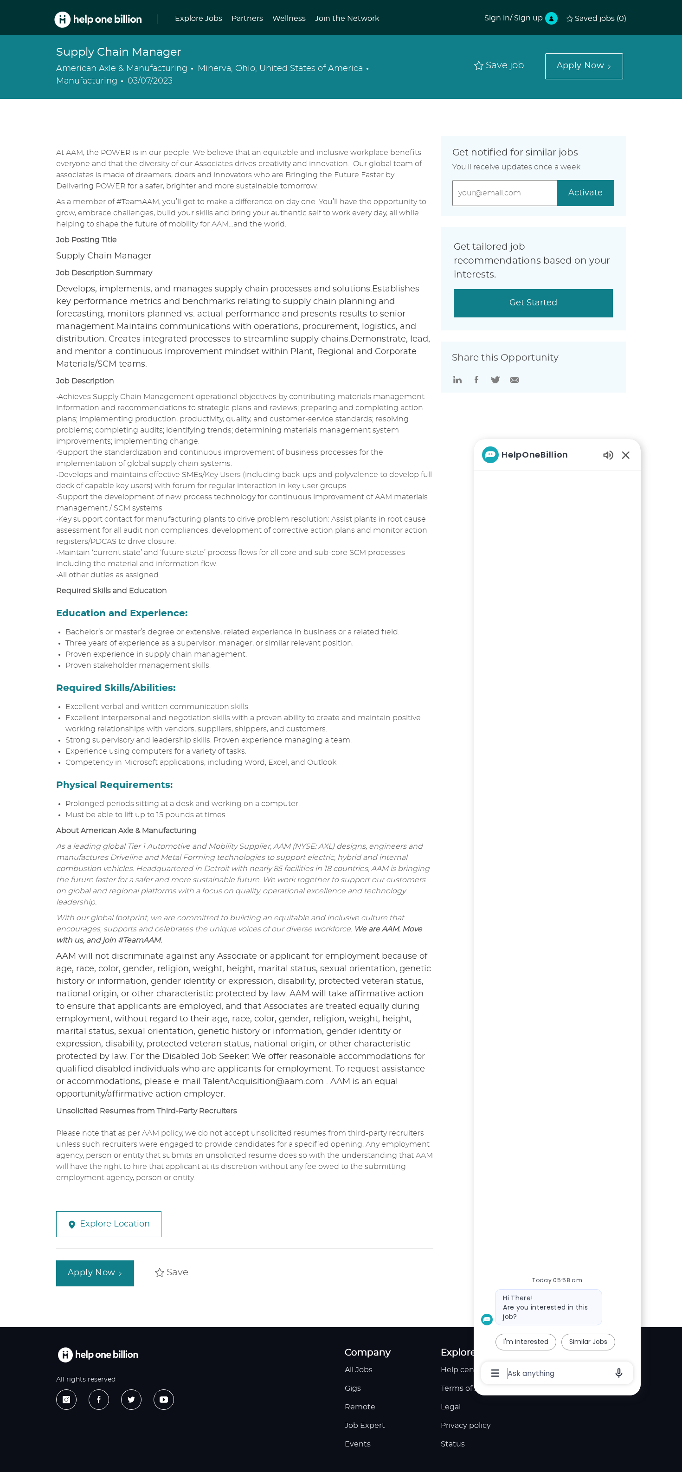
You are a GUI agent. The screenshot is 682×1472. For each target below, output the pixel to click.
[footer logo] (98, 1355)
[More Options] (495, 1373)
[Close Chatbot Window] (626, 454)
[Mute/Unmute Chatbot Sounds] (608, 454)
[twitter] (131, 1399)
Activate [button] (585, 193)
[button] (584, 66)
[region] (557, 913)
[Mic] (619, 1373)
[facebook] (99, 1399)
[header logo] (97, 20)
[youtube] (164, 1399)
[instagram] (66, 1399)
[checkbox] (499, 66)
